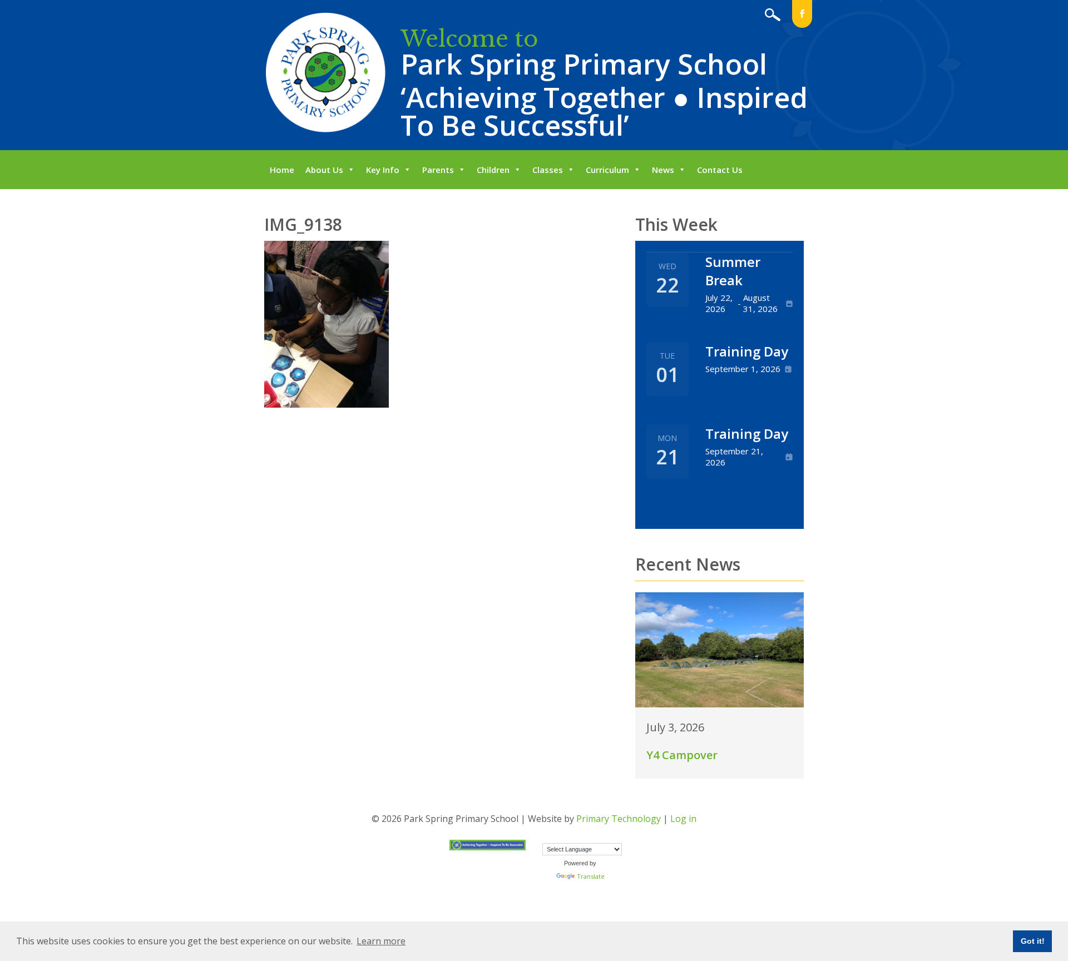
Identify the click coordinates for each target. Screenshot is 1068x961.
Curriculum (607, 169)
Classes (547, 169)
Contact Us (720, 169)
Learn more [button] (381, 941)
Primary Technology (618, 819)
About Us (324, 169)
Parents (438, 169)
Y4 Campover (682, 754)
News (663, 169)
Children (493, 169)
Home (282, 169)
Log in (683, 819)
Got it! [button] (1033, 941)
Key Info (382, 169)
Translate (591, 876)
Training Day (746, 351)
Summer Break (732, 270)
